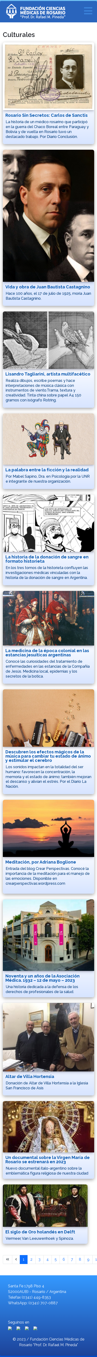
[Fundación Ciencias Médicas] (47, 11)
